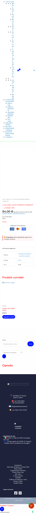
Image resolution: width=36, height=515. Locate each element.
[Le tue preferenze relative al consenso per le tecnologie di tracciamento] (33, 512)
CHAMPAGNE (13, 89)
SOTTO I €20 (13, 35)
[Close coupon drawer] (2, 509)
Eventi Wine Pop (18, 472)
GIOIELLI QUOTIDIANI (11, 108)
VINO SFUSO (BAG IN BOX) (13, 58)
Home (3, 199)
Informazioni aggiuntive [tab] (8, 248)
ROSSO (13, 10)
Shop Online (18, 468)
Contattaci (18, 465)
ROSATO (13, 82)
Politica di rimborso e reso (18, 479)
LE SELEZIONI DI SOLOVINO (9, 100)
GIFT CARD (9, 120)
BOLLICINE (13, 22)
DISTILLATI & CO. (13, 72)
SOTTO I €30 (13, 44)
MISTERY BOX (10, 116)
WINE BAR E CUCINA (9, 124)
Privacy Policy (18, 481)
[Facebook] (16, 493)
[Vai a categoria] (4, 356)
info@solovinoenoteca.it (19, 406)
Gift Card (18, 474)
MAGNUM (13, 96)
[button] (34, 70)
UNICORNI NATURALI (11, 113)
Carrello (18, 477)
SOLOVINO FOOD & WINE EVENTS (9, 133)
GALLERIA (8, 126)
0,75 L (20, 260)
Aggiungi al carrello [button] (8, 317)
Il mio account (18, 476)
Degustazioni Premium (18, 470)
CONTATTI (9, 137)
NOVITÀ (13, 28)
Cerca (4, 340)
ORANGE (13, 16)
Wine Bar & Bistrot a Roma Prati (18, 467)
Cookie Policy (18, 483)
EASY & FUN (10, 104)
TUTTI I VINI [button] (10, 2)
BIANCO (13, 5)
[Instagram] (20, 493)
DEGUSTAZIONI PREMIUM (9, 129)
